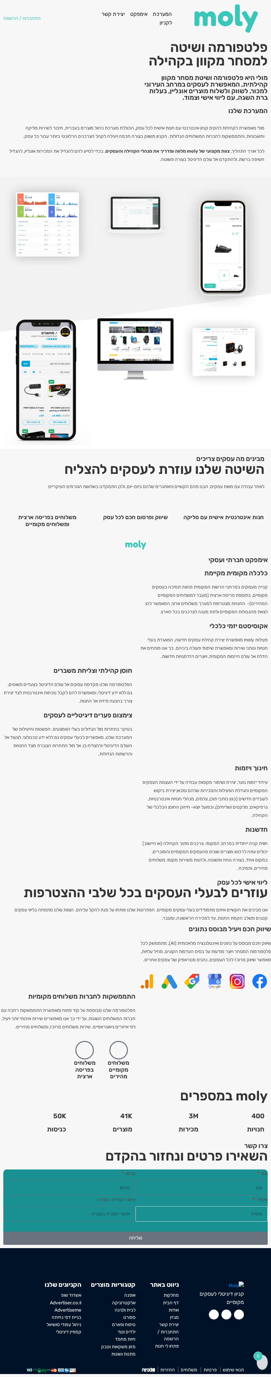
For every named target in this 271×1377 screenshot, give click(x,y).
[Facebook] (239, 1315)
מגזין (174, 1317)
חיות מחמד (125, 1339)
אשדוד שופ (71, 1295)
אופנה (130, 1295)
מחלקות (171, 1295)
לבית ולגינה (125, 1310)
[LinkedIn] (214, 1315)
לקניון (166, 22)
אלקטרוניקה (124, 1302)
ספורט (129, 1317)
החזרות (167, 1369)
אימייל (262, 1200)
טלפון (130, 1173)
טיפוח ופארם (124, 1324)
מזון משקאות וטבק (118, 1346)
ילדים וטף (127, 1331)
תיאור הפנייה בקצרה (116, 1200)
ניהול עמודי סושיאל (64, 1324)
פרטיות (210, 1369)
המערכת (162, 14)
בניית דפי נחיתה (66, 1317)
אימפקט (138, 14)
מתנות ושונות (123, 1354)
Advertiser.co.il (65, 1302)
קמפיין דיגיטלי (68, 1331)
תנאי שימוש (233, 1369)
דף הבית (171, 1302)
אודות (174, 1310)
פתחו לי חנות (167, 1346)
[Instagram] (226, 1315)
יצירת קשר (113, 14)
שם (264, 1173)
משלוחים (189, 1369)
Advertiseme (68, 1310)
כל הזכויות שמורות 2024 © (148, 1370)
